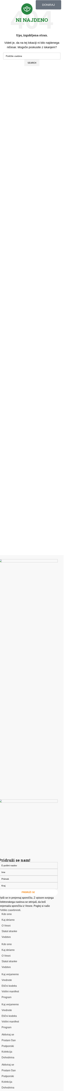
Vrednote (7, 980)
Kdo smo (7, 914)
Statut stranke (9, 931)
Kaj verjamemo (10, 974)
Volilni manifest (10, 991)
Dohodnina (8, 1057)
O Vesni (6, 925)
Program (6, 997)
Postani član (9, 1040)
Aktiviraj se (8, 1034)
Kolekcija (7, 1051)
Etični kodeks (9, 985)
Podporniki (8, 1046)
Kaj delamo (8, 919)
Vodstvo (6, 937)
